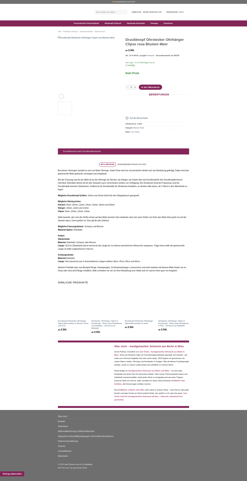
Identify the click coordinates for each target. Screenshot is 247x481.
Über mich (62, 416)
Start (59, 31)
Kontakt (61, 421)
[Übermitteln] (125, 12)
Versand (150, 55)
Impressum (63, 426)
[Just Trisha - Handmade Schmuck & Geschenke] (74, 12)
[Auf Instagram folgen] (183, 2)
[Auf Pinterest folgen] (188, 2)
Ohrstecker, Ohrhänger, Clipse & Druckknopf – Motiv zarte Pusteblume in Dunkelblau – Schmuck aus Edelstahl (106, 324)
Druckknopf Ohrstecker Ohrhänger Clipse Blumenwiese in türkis (139, 322)
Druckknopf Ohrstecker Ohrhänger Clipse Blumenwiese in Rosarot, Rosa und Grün (73, 323)
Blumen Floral (100, 31)
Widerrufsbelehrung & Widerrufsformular (76, 431)
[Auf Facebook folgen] (180, 2)
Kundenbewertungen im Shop (132, 164)
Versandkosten (65, 451)
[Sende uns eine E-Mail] (185, 2)
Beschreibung (108, 164)
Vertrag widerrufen (12, 474)
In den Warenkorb (150, 87)
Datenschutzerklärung (68, 441)
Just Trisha (135, 132)
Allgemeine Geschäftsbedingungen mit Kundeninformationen (85, 436)
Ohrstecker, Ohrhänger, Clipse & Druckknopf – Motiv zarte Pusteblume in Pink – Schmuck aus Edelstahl (173, 323)
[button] (136, 12)
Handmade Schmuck (70, 31)
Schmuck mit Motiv (86, 31)
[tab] (107, 164)
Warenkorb (63, 456)
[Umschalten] (60, 151)
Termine (61, 446)
